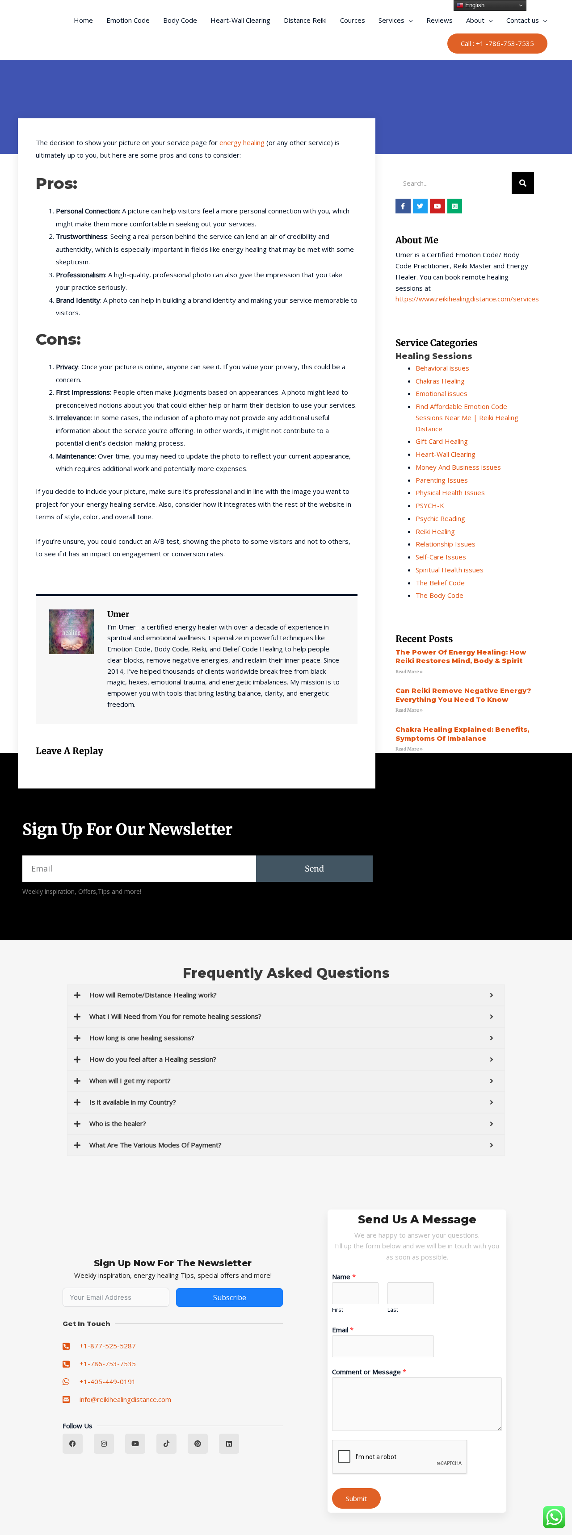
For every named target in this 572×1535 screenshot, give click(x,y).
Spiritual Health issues (450, 569)
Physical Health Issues (450, 492)
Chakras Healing (440, 380)
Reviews (439, 20)
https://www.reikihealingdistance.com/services (467, 298)
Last (392, 1310)
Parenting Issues (442, 480)
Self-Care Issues (441, 556)
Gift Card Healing (442, 441)
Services (391, 20)
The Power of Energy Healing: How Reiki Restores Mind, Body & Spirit (460, 656)
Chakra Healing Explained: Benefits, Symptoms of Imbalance (462, 733)
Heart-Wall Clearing (240, 20)
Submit (356, 1498)
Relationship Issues (445, 543)
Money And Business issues (458, 467)
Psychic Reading (440, 518)
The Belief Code (440, 582)
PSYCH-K (430, 505)
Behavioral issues (442, 367)
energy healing (242, 142)
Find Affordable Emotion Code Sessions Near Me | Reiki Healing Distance (467, 417)
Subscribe (229, 1297)
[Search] (523, 183)
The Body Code (439, 595)
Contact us (522, 20)
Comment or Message (369, 1371)
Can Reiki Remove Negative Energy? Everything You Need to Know (463, 695)
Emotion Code (128, 20)
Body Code (180, 20)
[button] (497, 43)
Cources (352, 20)
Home (83, 20)
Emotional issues (441, 393)
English (473, 5)
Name (344, 1276)
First (337, 1310)
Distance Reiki (305, 20)
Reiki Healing (435, 531)
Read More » (409, 672)
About (475, 20)
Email (342, 1329)
